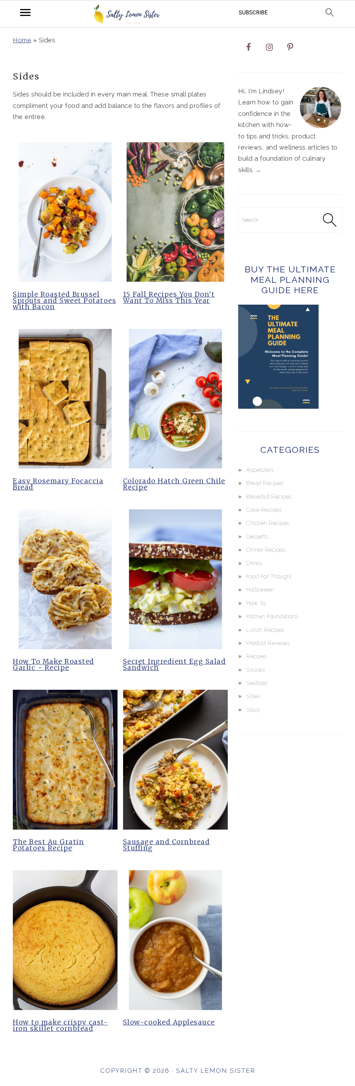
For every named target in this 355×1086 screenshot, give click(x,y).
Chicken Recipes (267, 523)
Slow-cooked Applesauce (169, 1022)
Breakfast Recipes (269, 496)
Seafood (257, 683)
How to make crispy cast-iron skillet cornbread (60, 1025)
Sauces (255, 670)
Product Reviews (268, 643)
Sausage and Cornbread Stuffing (166, 845)
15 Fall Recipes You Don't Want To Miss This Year (169, 297)
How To (256, 603)
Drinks (254, 563)
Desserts (257, 536)
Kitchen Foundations (272, 616)
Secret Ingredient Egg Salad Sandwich (174, 664)
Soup (253, 709)
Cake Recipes (264, 510)
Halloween (260, 589)
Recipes (256, 656)
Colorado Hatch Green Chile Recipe (174, 484)
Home (22, 40)
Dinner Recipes (265, 549)
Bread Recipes (265, 483)
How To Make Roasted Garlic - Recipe (53, 664)
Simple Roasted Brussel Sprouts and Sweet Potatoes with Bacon (64, 300)
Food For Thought (269, 576)
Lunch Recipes (265, 630)
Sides (253, 696)
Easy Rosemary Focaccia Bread (58, 484)
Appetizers (260, 470)
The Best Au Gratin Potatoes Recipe (48, 845)
